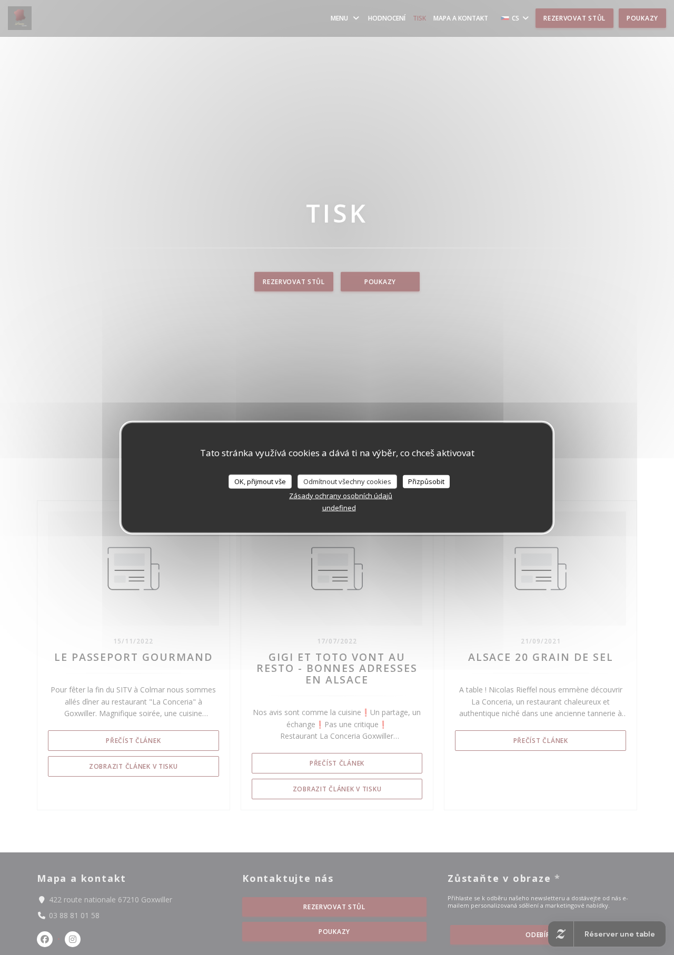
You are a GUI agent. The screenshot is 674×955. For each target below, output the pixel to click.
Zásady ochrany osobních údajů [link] (340, 495)
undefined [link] (339, 507)
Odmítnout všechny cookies (347, 481)
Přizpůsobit (426, 481)
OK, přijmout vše (260, 481)
